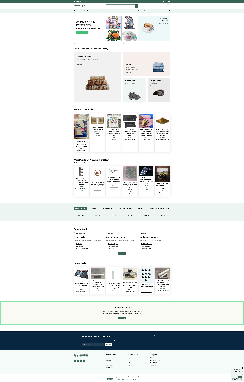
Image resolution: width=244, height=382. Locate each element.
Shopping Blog (110, 367)
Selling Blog (109, 365)
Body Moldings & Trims (146, 292)
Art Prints (98, 135)
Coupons (140, 10)
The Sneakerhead (113, 246)
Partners (130, 360)
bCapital (130, 367)
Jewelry (133, 10)
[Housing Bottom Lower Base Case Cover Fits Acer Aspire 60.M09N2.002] (81, 280)
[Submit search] (136, 6)
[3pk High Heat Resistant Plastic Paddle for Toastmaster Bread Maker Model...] (81, 181)
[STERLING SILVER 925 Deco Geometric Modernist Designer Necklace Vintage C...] (146, 132)
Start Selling (122, 318)
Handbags (126, 10)
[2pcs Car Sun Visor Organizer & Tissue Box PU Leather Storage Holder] (130, 132)
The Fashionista (112, 248)
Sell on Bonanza (77, 1)
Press (129, 362)
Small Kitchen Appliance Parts (81, 188)
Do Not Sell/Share (131, 379)
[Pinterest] (81, 360)
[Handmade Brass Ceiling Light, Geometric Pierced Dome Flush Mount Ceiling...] (162, 132)
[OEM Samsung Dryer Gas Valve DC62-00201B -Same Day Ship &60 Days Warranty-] (130, 280)
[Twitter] (78, 360)
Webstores (131, 365)
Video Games (162, 192)
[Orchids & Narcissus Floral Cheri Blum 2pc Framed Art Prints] (97, 132)
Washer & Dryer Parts (130, 291)
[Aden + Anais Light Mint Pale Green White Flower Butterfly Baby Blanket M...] (130, 181)
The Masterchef (80, 246)
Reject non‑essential (120, 379)
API (107, 362)
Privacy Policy (153, 362)
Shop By (168, 10)
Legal (129, 358)
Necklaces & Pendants (146, 139)
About (107, 358)
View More (122, 253)
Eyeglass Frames (114, 187)
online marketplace (114, 311)
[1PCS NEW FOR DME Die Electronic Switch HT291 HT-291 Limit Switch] (97, 181)
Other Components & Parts (81, 291)
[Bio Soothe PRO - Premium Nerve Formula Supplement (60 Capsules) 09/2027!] (81, 132)
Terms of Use (153, 365)
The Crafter (79, 244)
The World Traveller (146, 244)
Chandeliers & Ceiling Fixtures (162, 139)
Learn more (143, 377)
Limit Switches (97, 190)
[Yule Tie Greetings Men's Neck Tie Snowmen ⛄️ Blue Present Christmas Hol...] (146, 181)
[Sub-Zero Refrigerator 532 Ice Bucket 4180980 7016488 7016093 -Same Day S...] (162, 280)
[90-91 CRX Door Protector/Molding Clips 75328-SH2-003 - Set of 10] (146, 280)
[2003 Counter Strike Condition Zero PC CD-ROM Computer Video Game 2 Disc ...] (162, 181)
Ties (146, 187)
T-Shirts (114, 139)
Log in (162, 1)
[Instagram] (84, 360)
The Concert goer (146, 248)
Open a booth (128, 313)
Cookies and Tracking (155, 360)
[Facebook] (75, 360)
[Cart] (168, 5)
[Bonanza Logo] (81, 6)
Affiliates (108, 360)
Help (86, 1)
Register (168, 1)
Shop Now (79, 64)
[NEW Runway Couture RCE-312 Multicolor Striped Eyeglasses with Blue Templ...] (114, 181)
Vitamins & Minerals (81, 150)
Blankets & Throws (130, 191)
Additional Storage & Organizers (130, 140)
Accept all (110, 379)
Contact (108, 370)
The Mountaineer (145, 246)
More (145, 10)
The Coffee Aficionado (82, 248)
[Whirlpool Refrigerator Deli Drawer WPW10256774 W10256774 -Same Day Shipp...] (97, 280)
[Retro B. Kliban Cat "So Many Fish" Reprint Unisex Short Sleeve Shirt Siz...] (114, 132)
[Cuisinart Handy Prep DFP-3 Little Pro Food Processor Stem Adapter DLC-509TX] (114, 280)
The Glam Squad (113, 244)
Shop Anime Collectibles (82, 32)
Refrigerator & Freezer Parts (97, 292)
